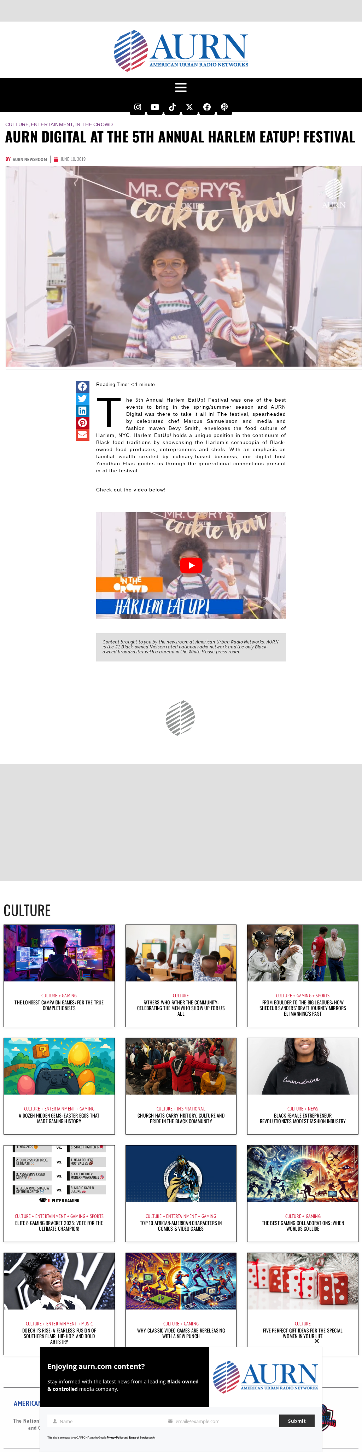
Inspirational (191, 1109)
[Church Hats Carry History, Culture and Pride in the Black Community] (181, 1066)
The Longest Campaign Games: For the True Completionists (59, 1004)
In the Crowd (94, 124)
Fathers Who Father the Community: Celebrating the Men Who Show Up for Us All (181, 1007)
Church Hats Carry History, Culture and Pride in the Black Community (181, 1118)
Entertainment (52, 124)
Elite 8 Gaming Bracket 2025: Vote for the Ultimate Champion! (59, 1225)
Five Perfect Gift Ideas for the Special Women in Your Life (303, 1333)
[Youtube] (155, 107)
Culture (17, 124)
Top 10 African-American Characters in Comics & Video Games (181, 1225)
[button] (82, 387)
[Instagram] (137, 107)
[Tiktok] (172, 107)
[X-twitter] (190, 107)
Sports (322, 995)
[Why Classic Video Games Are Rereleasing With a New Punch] (181, 1281)
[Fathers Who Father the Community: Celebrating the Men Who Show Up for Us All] (181, 953)
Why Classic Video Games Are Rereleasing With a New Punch (181, 1333)
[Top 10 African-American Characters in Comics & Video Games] (181, 1173)
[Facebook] (207, 107)
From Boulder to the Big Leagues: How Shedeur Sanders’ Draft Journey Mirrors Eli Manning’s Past (302, 1007)
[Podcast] (224, 107)
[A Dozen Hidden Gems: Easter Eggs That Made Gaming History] (59, 1066)
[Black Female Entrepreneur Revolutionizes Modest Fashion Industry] (302, 1066)
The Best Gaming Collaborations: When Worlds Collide (303, 1225)
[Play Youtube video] (191, 565)
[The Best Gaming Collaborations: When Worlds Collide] (302, 1173)
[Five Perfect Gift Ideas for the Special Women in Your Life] (302, 1281)
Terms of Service (138, 1437)
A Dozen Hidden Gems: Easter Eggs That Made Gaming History (59, 1118)
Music (87, 1323)
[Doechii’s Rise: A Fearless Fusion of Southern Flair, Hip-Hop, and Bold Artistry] (59, 1281)
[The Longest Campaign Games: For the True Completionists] (59, 953)
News (313, 1109)
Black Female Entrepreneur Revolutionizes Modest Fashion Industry (303, 1118)
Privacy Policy (115, 1437)
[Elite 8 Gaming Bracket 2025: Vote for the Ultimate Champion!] (59, 1173)
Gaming (69, 995)
